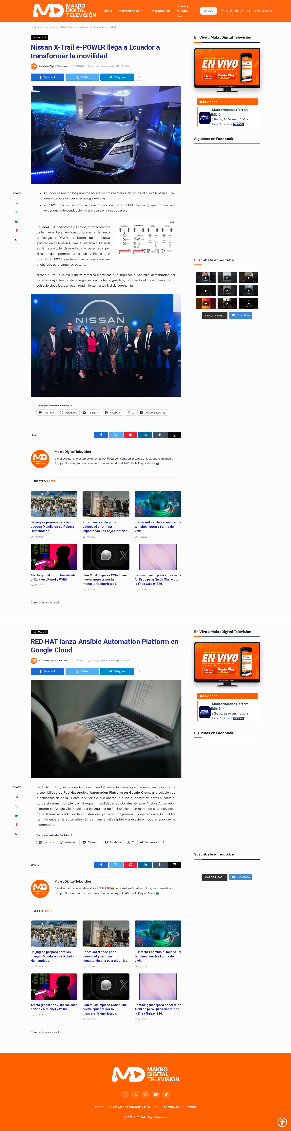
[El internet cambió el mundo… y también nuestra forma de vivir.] (158, 504)
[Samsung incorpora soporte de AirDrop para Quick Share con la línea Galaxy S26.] (158, 557)
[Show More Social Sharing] (138, 77)
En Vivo (208, 10)
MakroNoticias (129, 11)
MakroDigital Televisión (55, 66)
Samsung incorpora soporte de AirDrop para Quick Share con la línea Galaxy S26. (158, 579)
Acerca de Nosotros (180, 1107)
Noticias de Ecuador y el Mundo (133, 1107)
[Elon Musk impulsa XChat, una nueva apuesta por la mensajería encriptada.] (106, 557)
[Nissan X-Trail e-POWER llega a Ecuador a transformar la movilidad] (106, 135)
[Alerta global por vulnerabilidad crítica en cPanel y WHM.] (54, 557)
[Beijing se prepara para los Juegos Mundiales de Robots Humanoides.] (54, 504)
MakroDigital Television (154, 1117)
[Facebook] (17, 203)
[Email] (17, 239)
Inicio (108, 11)
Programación (160, 11)
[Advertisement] (227, 353)
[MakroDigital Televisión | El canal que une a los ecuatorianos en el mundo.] (64, 11)
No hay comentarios (102, 66)
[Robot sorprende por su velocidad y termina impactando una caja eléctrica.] (106, 504)
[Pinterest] (17, 230)
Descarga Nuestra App (183, 11)
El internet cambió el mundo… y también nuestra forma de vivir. (158, 526)
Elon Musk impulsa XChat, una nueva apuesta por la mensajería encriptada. (105, 579)
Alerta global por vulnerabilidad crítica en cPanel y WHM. (54, 577)
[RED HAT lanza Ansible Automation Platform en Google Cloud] (106, 729)
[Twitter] (17, 212)
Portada (35, 27)
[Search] (249, 11)
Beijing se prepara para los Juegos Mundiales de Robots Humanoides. (52, 526)
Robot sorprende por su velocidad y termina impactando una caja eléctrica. (105, 526)
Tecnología (39, 37)
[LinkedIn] (17, 221)
